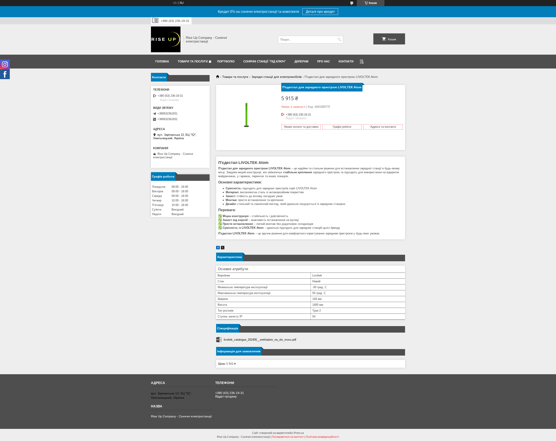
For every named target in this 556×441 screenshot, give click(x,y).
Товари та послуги (193, 61)
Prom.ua (299, 432)
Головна (162, 61)
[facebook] (218, 248)
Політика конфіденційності (322, 436)
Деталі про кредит (320, 11)
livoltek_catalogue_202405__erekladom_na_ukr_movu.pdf (260, 339)
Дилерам (301, 61)
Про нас (323, 61)
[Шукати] (339, 39)
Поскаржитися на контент (288, 436)
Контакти (346, 61)
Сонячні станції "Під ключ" (264, 61)
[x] (222, 248)
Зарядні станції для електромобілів (276, 76)
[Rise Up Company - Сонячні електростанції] (165, 39)
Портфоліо (226, 61)
